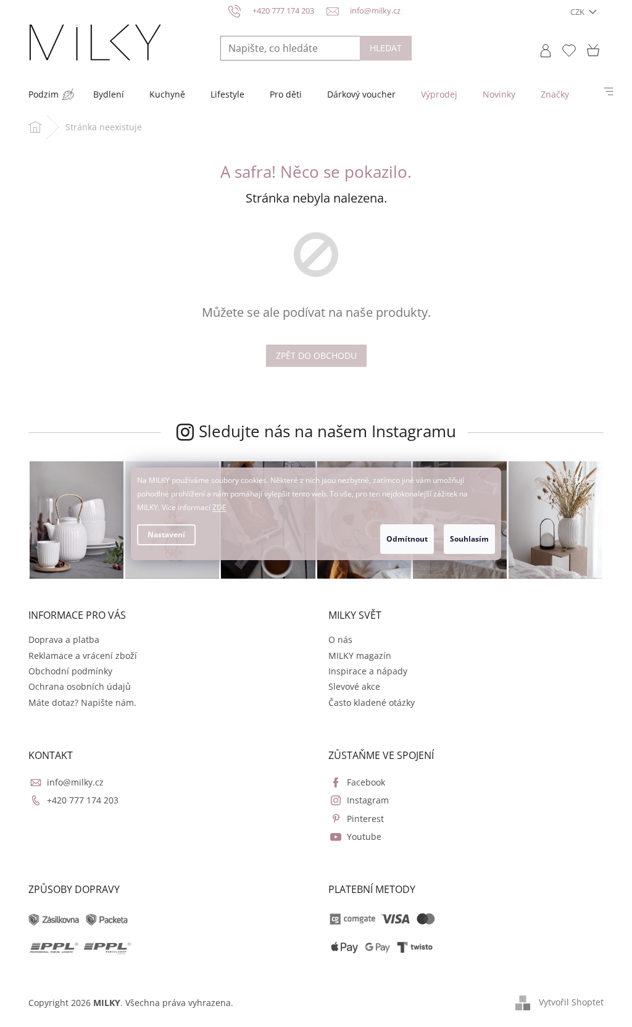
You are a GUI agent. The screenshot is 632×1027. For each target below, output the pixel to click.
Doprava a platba (63, 639)
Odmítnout (407, 539)
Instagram (368, 800)
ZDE (219, 507)
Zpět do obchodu (316, 355)
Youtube (364, 836)
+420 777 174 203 (82, 800)
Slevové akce (354, 686)
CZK (578, 11)
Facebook (366, 782)
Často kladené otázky (371, 702)
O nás (340, 639)
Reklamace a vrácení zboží (82, 655)
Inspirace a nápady (367, 671)
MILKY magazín (359, 655)
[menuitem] (43, 94)
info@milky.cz (75, 782)
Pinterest (365, 818)
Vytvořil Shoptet (571, 1001)
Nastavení (166, 534)
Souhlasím (469, 539)
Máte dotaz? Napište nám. (82, 702)
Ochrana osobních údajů (79, 686)
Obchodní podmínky (70, 671)
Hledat (386, 48)
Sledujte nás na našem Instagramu (327, 431)
